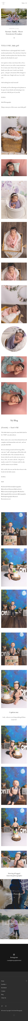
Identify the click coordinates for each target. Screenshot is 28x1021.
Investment (4, 987)
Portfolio (3, 984)
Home (2, 981)
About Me (3, 998)
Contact (3, 991)
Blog (2, 994)
